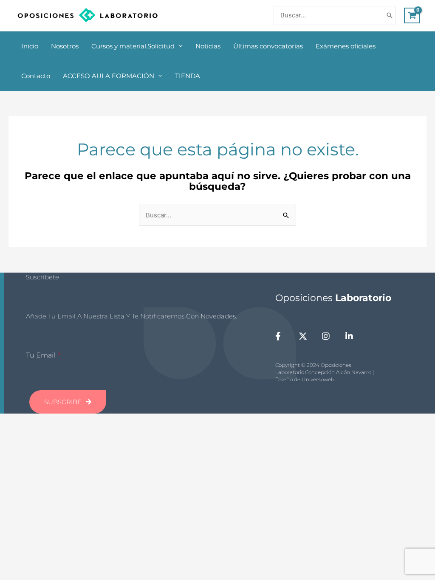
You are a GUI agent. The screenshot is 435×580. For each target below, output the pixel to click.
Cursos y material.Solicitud (133, 46)
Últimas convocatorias (268, 46)
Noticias (207, 46)
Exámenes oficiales (346, 46)
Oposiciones (333, 298)
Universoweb (318, 379)
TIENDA (187, 76)
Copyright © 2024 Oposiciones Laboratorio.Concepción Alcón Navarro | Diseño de (324, 372)
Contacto (35, 76)
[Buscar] (389, 15)
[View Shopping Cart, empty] (412, 16)
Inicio (29, 46)
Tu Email (41, 355)
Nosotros (65, 46)
